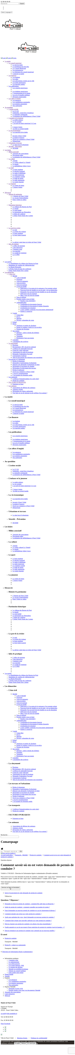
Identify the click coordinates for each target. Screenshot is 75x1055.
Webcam (7, 995)
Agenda (7, 976)
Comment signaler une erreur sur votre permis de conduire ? (23, 914)
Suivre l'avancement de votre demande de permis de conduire (23, 893)
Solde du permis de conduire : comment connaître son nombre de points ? (27, 907)
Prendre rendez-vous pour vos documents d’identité (24, 990)
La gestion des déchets (15, 967)
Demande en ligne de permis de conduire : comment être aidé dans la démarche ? (29, 904)
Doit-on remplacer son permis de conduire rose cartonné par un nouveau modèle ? (30, 930)
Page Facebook (5, 1023)
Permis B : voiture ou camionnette (15, 945)
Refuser (23, 1043)
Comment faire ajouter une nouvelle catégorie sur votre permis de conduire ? (28, 920)
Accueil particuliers (7, 855)
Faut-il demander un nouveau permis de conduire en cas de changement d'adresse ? (30, 910)
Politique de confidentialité (39, 1038)
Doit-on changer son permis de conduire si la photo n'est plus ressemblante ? (28, 924)
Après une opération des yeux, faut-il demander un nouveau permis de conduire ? (30, 917)
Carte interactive (10, 994)
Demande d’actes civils (16, 988)
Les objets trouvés (14, 964)
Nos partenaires (13, 985)
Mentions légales (22, 1038)
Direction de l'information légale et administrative (17, 952)
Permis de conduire (36, 855)
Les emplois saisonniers (16, 983)
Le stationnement (14, 962)
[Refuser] (37, 1043)
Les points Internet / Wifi (16, 965)
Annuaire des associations (13, 992)
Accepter (17, 1043)
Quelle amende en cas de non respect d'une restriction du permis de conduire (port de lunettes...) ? (35, 927)
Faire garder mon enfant (16, 972)
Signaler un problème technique (18, 969)
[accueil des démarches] (2, 849)
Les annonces (13, 980)
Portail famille (9, 974)
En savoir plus (31, 1043)
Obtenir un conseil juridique (17, 971)
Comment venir (13, 960)
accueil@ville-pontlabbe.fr (9, 1013)
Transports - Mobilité (21, 855)
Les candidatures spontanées (17, 981)
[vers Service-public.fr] (8, 853)
